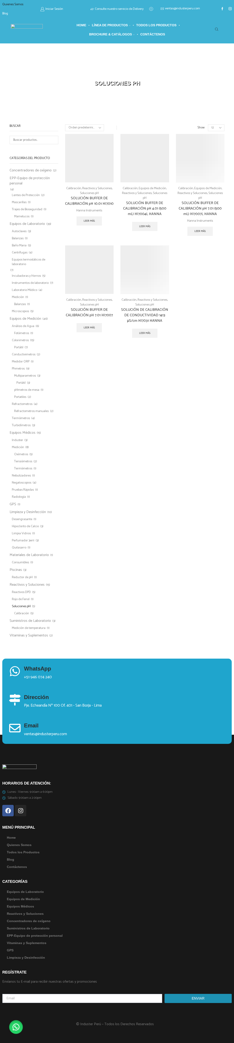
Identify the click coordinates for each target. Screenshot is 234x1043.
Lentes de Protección (26, 195)
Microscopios (20, 311)
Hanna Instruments (89, 210)
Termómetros (21, 418)
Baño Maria (19, 245)
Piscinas (16, 570)
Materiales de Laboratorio (29, 555)
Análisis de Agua (23, 326)
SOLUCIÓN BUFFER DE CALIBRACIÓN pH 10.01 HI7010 (89, 201)
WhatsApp (37, 668)
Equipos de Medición (152, 188)
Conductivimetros (23, 354)
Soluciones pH (89, 193)
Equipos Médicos (22, 433)
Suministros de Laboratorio (30, 621)
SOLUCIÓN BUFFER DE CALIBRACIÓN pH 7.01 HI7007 (89, 312)
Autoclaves (19, 231)
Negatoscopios (21, 482)
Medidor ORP (20, 361)
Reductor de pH (22, 577)
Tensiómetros (23, 461)
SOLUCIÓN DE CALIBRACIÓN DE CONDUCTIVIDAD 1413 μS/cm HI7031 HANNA (144, 315)
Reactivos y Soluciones (126, 77)
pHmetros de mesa (26, 390)
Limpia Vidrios (21, 533)
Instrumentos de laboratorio (30, 283)
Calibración (73, 188)
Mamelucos (21, 216)
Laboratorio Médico (24, 290)
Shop (104, 77)
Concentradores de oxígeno (31, 170)
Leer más (89, 221)
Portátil (18, 347)
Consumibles (20, 562)
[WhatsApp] (15, 671)
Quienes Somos (12, 4)
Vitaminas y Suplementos (29, 635)
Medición (18, 297)
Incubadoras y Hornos (26, 276)
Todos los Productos (156, 25)
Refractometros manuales (31, 411)
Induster (17, 440)
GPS (13, 504)
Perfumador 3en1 (23, 540)
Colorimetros (20, 340)
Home (81, 25)
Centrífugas (19, 252)
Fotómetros (21, 333)
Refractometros (22, 404)
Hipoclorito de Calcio (25, 526)
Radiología (19, 497)
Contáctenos (152, 34)
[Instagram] (230, 9)
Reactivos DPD (21, 592)
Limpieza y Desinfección (28, 512)
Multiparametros (25, 375)
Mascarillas (19, 202)
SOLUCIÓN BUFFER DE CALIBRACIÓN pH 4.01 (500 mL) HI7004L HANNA (144, 208)
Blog (5, 13)
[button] (16, 1027)
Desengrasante (22, 519)
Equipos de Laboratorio (27, 224)
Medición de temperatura (28, 628)
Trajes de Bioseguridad (27, 209)
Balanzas (18, 238)
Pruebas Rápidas (23, 489)
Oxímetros (21, 454)
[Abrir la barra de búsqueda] (217, 30)
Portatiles (20, 397)
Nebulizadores (21, 475)
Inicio (94, 77)
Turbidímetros (21, 425)
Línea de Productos (110, 25)
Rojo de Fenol (20, 599)
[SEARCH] (54, 140)
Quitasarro (19, 547)
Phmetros (18, 368)
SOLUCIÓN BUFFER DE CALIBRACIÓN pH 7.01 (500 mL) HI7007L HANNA (200, 208)
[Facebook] (222, 9)
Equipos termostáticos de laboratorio (28, 262)
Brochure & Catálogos (110, 34)
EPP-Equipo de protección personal (30, 180)
